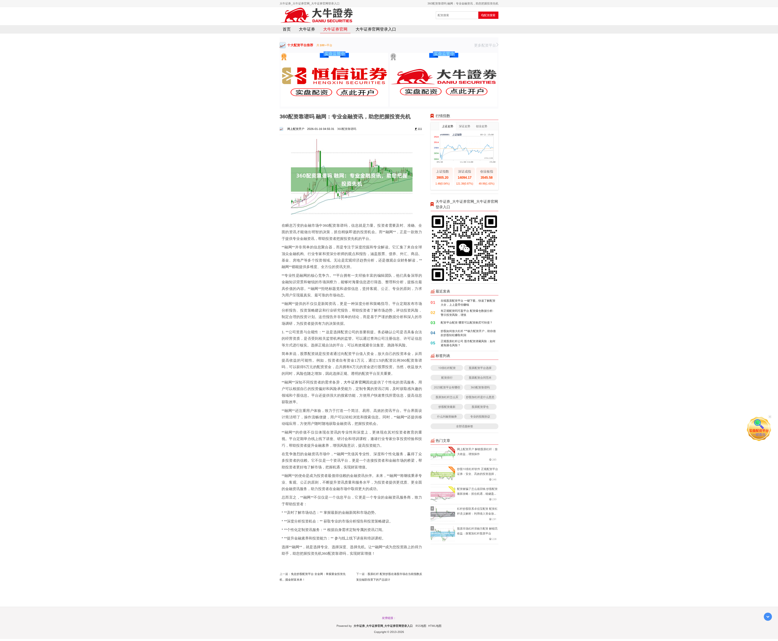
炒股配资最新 (446, 407)
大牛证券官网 (335, 29)
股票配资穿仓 (480, 407)
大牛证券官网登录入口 (376, 29)
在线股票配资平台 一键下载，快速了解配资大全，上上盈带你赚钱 (468, 303)
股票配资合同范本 (480, 377)
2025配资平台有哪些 (447, 387)
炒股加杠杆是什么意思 (480, 397)
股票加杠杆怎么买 (447, 397)
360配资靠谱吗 (346, 129)
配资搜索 (489, 15)
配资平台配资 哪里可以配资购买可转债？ (467, 322)
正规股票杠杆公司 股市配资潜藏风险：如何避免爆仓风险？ (468, 343)
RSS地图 (421, 626)
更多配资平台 (485, 45)
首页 (287, 29)
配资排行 (447, 377)
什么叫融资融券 (447, 416)
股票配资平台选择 (480, 368)
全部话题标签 (464, 426)
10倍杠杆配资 (447, 368)
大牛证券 (307, 29)
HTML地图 (434, 626)
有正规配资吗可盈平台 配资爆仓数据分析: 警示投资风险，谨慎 (467, 313)
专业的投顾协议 (480, 416)
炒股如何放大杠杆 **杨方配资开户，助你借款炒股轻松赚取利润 (468, 333)
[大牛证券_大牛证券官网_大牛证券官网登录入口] (316, 15)
